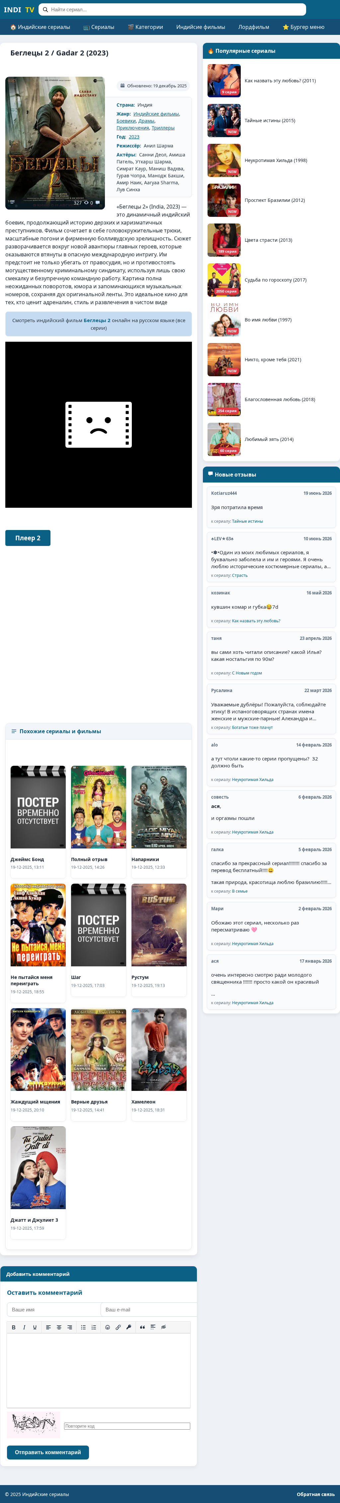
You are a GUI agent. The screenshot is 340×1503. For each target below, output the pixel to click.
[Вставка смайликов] (107, 1327)
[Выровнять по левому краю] (48, 1327)
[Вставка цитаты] (142, 1327)
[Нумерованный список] (94, 1327)
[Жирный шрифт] (13, 1327)
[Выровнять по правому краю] (69, 1327)
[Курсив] (24, 1327)
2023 (134, 136)
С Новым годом (247, 673)
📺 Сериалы (98, 27)
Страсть (240, 575)
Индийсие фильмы (200, 27)
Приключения (133, 128)
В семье (240, 891)
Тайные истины (247, 521)
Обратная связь (316, 1494)
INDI (19, 9)
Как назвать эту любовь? (256, 621)
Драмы (146, 121)
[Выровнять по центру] (59, 1327)
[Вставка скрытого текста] (163, 1327)
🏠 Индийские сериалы (40, 27)
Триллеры (163, 128)
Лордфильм (253, 27)
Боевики (126, 121)
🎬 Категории (145, 27)
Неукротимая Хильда (253, 779)
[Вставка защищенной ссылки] (128, 1327)
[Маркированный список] (83, 1327)
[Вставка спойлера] (153, 1327)
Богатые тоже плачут (252, 727)
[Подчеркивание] (35, 1327)
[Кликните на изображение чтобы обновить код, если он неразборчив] (33, 1426)
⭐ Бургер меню (303, 27)
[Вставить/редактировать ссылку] (118, 1327)
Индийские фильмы (156, 114)
